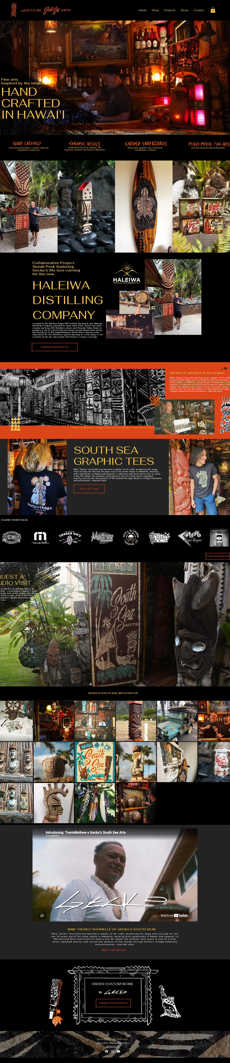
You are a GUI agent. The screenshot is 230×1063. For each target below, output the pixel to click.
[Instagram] (112, 1051)
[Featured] (86, 207)
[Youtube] (118, 1051)
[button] (212, 10)
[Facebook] (106, 1051)
